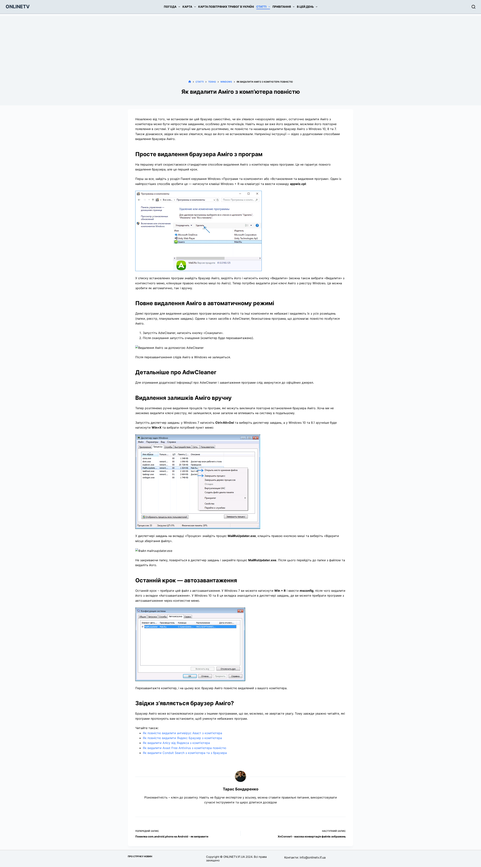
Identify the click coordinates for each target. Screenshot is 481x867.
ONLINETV (18, 6)
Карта (187, 6)
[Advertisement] (240, 42)
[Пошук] (473, 7)
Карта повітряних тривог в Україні (226, 6)
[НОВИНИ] (189, 81)
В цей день (305, 6)
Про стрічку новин (140, 856)
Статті (261, 6)
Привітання (281, 6)
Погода (170, 6)
